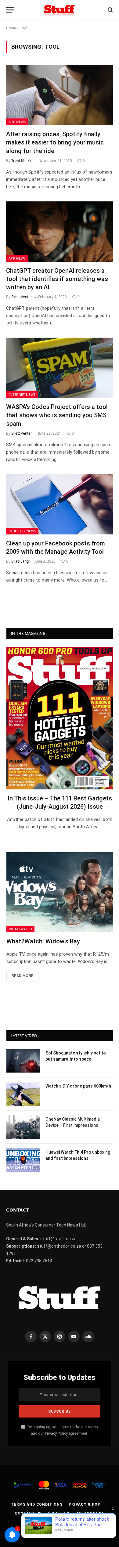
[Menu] (10, 10)
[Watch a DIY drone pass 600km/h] (23, 1094)
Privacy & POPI (85, 1504)
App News (17, 121)
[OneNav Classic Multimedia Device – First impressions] (23, 1127)
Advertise (59, 1513)
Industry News (22, 531)
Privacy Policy (56, 1433)
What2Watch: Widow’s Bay (43, 941)
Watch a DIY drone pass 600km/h (78, 1086)
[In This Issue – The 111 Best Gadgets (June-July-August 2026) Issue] (59, 718)
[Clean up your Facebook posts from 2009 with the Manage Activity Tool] (59, 504)
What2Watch (20, 929)
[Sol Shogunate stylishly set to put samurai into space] (23, 1061)
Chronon (88, 1528)
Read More (22, 976)
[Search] (109, 10)
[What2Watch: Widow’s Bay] (59, 892)
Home (11, 28)
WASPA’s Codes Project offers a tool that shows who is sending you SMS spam (57, 415)
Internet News (22, 394)
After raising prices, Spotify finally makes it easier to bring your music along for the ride (55, 142)
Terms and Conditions (37, 1504)
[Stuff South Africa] (59, 10)
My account (90, 1513)
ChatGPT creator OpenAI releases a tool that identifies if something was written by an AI (57, 279)
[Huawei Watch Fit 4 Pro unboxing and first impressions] (23, 1160)
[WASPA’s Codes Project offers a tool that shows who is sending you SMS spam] (59, 368)
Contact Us (28, 1513)
